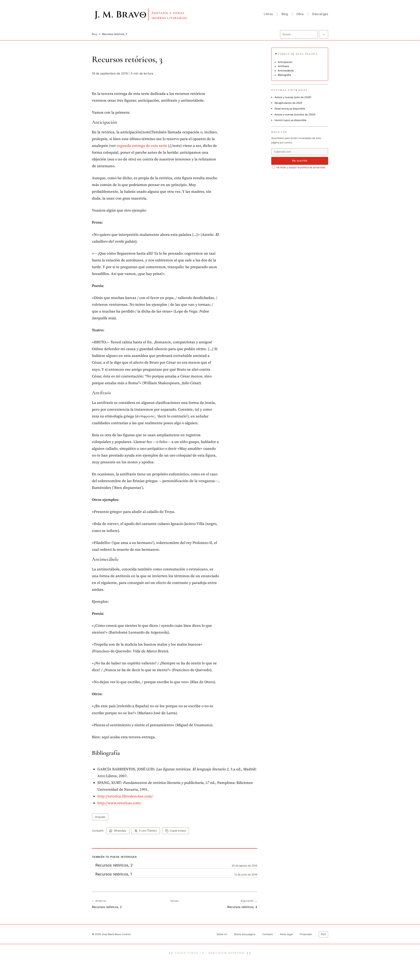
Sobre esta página (244, 934)
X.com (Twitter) (148, 830)
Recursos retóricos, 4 (242, 907)
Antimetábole (286, 70)
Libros (268, 14)
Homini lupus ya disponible (290, 120)
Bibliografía (284, 74)
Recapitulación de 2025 (288, 102)
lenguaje (100, 816)
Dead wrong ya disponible (290, 108)
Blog (285, 14)
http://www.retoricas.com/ (119, 803)
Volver (174, 900)
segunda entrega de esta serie (142, 145)
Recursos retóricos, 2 (114, 865)
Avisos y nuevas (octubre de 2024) (295, 114)
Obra (300, 14)
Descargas (320, 14)
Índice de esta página (298, 54)
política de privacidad (312, 167)
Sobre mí (222, 934)
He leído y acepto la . (301, 167)
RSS (323, 934)
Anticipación (285, 62)
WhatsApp (120, 830)
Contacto (267, 934)
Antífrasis (283, 66)
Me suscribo (300, 160)
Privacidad (306, 934)
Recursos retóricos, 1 (113, 874)
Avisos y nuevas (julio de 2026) (293, 97)
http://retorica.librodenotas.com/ (125, 796)
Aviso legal (286, 934)
